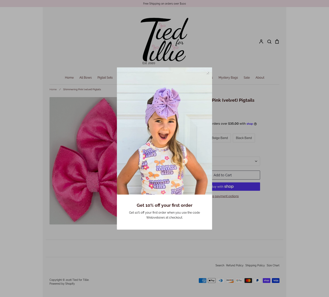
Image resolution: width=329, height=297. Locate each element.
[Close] (207, 72)
